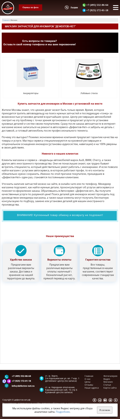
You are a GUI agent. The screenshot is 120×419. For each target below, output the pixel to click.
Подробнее (63, 412)
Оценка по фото (30, 7)
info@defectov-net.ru (23, 386)
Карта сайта (110, 387)
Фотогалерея (110, 375)
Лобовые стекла (89, 93)
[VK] (94, 400)
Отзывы (89, 384)
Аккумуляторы (30, 93)
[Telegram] (100, 400)
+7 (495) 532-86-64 (97, 4)
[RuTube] (105, 400)
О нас (88, 378)
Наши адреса (92, 387)
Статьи (107, 384)
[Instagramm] (110, 400)
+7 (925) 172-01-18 (97, 10)
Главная (89, 375)
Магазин (108, 381)
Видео (106, 378)
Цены (87, 381)
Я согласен (104, 410)
